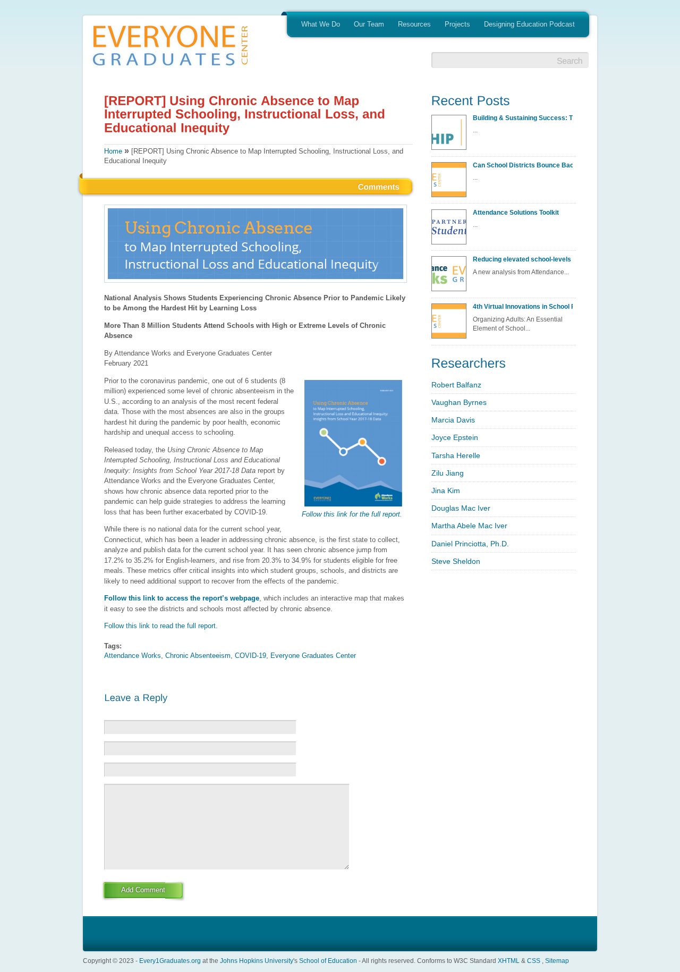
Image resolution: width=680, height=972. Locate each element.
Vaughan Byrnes (459, 402)
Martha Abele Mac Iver (469, 525)
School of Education (328, 960)
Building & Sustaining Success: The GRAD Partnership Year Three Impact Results (523, 117)
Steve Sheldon (455, 561)
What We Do (320, 24)
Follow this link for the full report (351, 514)
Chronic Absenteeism (198, 656)
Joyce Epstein (454, 437)
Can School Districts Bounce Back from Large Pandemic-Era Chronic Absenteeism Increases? (523, 165)
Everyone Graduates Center (313, 656)
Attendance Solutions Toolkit (516, 212)
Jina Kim (445, 490)
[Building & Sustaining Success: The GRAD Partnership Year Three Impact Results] (451, 135)
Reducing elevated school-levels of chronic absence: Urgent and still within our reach (523, 259)
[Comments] (379, 186)
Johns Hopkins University (256, 960)
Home (113, 151)
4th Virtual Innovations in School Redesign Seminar (523, 306)
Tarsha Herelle (455, 455)
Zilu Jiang (447, 473)
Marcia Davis (453, 420)
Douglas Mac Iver (460, 508)
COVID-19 (250, 656)
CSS (533, 960)
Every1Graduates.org (170, 960)
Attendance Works (132, 656)
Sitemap (557, 960)
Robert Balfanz (456, 385)
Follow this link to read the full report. (161, 626)
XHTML (509, 960)
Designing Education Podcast (529, 24)
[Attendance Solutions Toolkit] (451, 230)
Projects (457, 24)
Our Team (369, 24)
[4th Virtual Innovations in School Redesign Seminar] (451, 324)
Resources (414, 24)
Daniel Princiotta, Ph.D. (470, 543)
